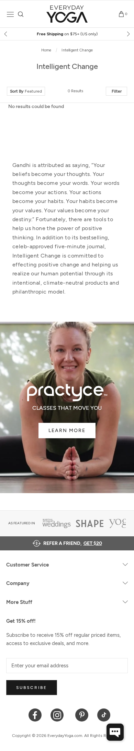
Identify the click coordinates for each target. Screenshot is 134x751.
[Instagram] (59, 714)
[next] (128, 34)
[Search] (21, 14)
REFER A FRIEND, (72, 543)
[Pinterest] (82, 714)
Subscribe (31, 687)
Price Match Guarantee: (99, 34)
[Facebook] (35, 714)
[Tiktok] (104, 714)
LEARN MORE (67, 430)
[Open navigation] (10, 14)
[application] (115, 732)
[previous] (6, 34)
